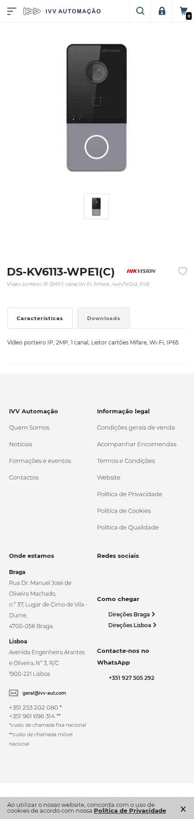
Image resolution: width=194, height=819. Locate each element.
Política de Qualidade (128, 527)
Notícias (20, 444)
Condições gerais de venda (136, 427)
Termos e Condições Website (126, 469)
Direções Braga (129, 614)
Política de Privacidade (129, 494)
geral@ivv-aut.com (44, 693)
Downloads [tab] (103, 318)
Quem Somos (29, 427)
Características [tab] (40, 318)
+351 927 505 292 (130, 677)
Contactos (23, 477)
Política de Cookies (124, 510)
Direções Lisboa (130, 625)
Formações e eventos (40, 460)
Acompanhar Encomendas (136, 444)
